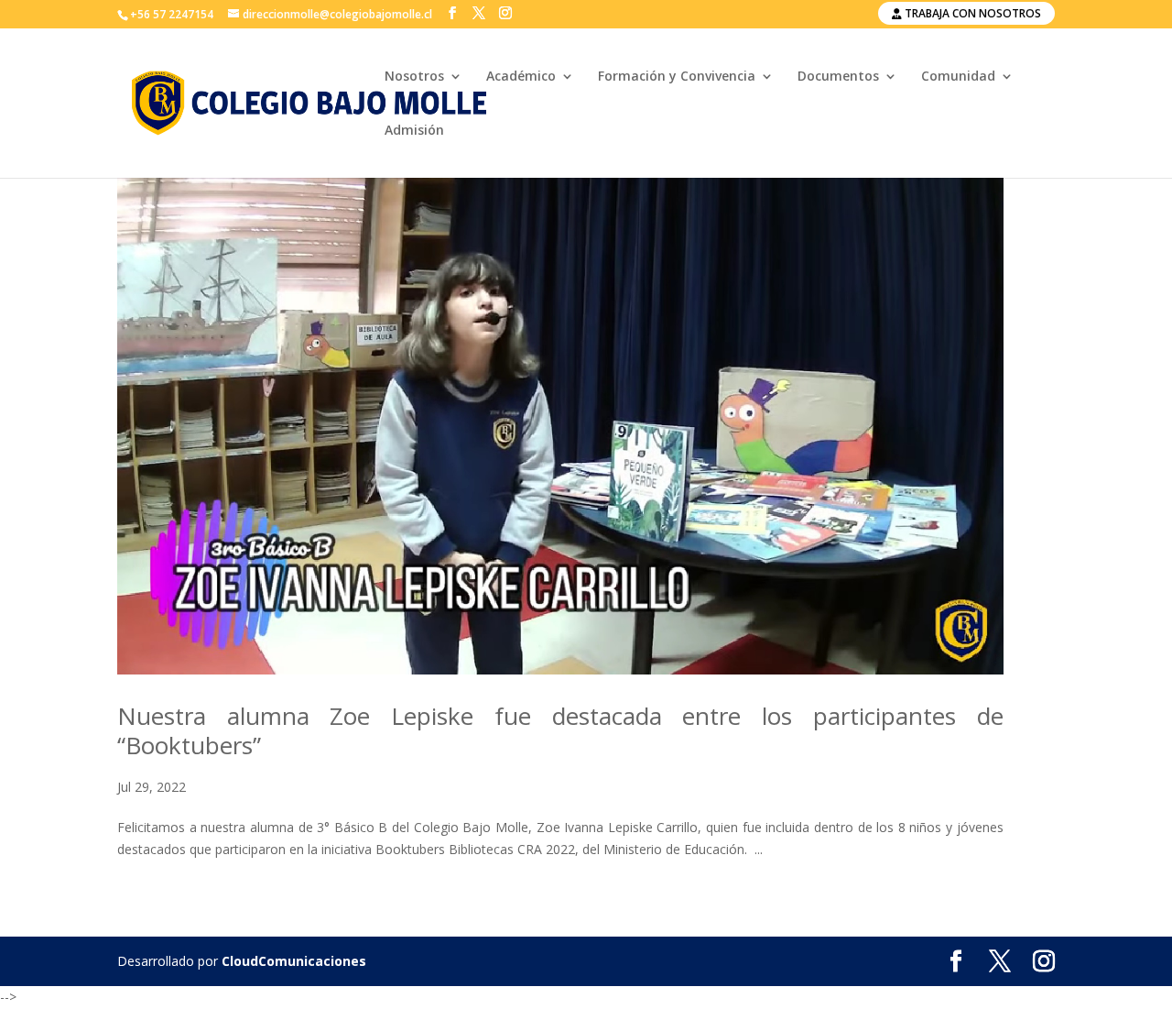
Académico (521, 77)
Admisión (414, 131)
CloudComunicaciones (294, 961)
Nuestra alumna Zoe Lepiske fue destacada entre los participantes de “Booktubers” (560, 730)
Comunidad (958, 77)
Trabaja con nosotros (971, 13)
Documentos (838, 77)
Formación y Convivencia (676, 77)
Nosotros (414, 77)
